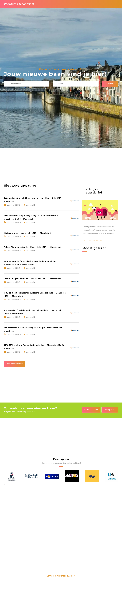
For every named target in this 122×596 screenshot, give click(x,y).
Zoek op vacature (91, 409)
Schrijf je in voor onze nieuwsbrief (61, 576)
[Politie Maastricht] (51, 476)
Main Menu (114, 4)
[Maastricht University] (31, 476)
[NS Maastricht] (91, 476)
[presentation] (4, 484)
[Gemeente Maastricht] (11, 476)
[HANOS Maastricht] (71, 476)
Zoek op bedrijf (110, 409)
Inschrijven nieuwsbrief (92, 240)
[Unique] (111, 476)
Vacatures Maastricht (19, 4)
